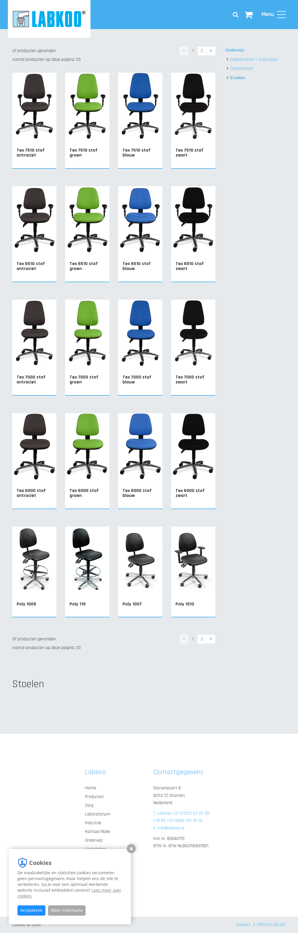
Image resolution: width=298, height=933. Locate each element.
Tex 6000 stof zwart (190, 493)
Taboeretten (241, 68)
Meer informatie (67, 910)
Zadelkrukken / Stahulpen (254, 59)
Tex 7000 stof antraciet (31, 379)
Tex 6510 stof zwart (189, 266)
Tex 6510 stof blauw (137, 266)
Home (90, 788)
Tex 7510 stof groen (83, 153)
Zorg (89, 805)
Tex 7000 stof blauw (137, 379)
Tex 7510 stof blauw (136, 153)
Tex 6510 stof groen (84, 266)
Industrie (93, 823)
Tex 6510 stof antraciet (31, 266)
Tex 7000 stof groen (84, 379)
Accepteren (31, 910)
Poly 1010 (184, 604)
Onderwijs (235, 50)
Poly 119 (78, 604)
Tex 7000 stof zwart (189, 379)
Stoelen (237, 78)
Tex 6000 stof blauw (137, 493)
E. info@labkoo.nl (168, 828)
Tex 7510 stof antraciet (31, 153)
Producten (94, 797)
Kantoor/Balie (97, 832)
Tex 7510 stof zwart (189, 153)
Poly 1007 (132, 604)
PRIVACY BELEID (272, 925)
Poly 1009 (26, 604)
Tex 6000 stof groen (84, 493)
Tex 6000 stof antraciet (31, 493)
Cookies (243, 925)
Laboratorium (97, 814)
